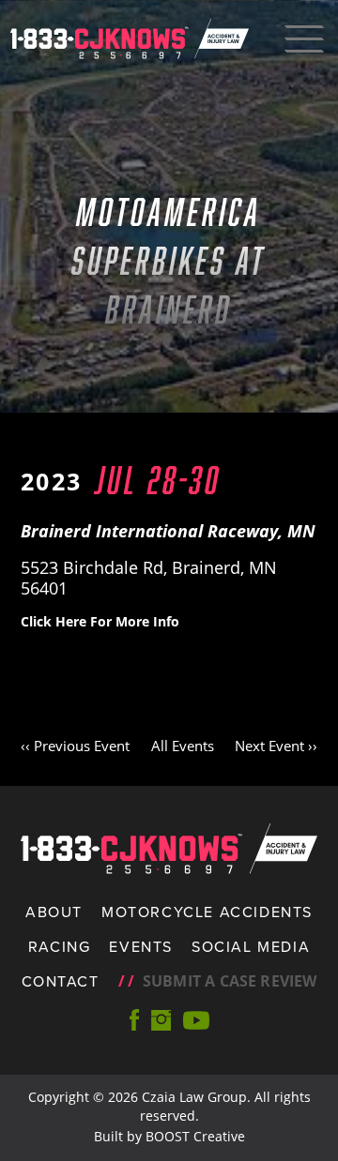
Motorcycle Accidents (207, 911)
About (54, 911)
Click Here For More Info (100, 621)
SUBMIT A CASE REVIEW (217, 981)
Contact (61, 981)
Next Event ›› (276, 745)
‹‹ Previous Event (75, 745)
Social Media (251, 946)
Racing (59, 946)
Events (141, 946)
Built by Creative (169, 1136)
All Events (182, 745)
